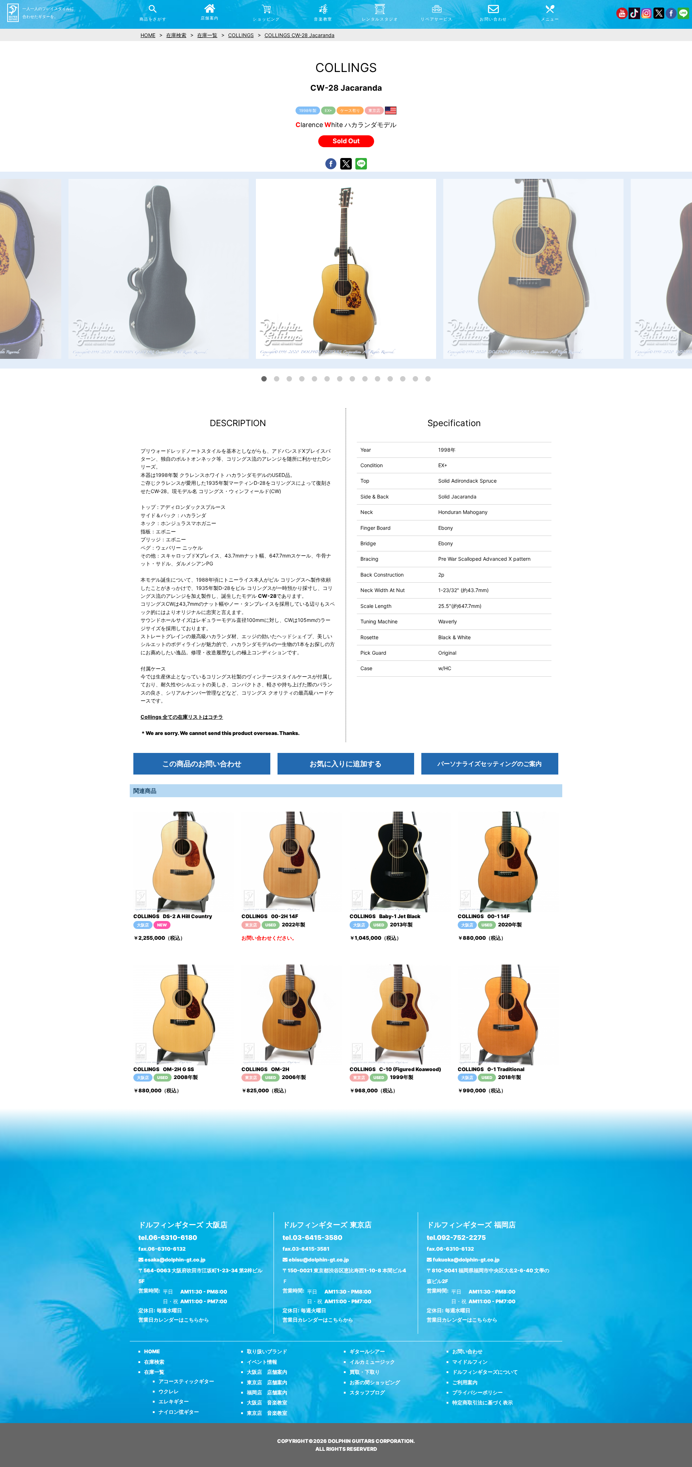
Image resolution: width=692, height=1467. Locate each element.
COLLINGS (241, 35)
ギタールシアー (367, 1351)
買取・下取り (365, 1372)
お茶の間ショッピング (375, 1382)
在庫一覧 (154, 1372)
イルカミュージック (372, 1362)
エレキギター (174, 1401)
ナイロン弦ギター (179, 1412)
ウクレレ (169, 1391)
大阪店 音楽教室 (267, 1402)
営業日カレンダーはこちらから (173, 1320)
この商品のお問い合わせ (201, 763)
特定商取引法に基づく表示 (482, 1402)
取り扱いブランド (267, 1351)
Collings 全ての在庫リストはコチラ (182, 717)
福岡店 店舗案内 (267, 1392)
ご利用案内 (465, 1382)
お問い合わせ (467, 1351)
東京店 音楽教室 (267, 1413)
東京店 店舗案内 (267, 1382)
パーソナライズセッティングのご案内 (490, 763)
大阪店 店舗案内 (267, 1372)
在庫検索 (154, 1362)
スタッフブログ (367, 1392)
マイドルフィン (470, 1362)
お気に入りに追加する (346, 763)
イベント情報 (262, 1362)
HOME (152, 1351)
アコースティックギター (186, 1381)
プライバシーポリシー (477, 1392)
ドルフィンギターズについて (485, 1372)
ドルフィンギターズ (182, 1224)
